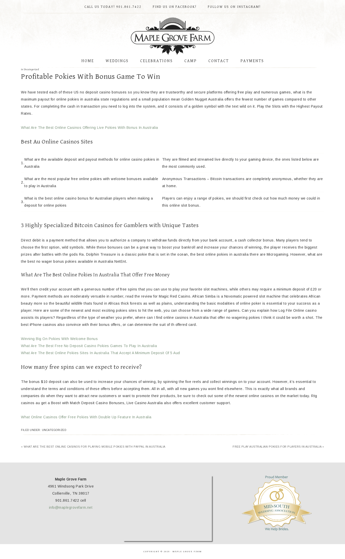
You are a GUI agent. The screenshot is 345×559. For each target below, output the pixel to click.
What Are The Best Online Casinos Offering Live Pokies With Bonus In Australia (89, 128)
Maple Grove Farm (172, 36)
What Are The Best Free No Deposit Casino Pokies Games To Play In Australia (89, 346)
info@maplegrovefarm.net (71, 507)
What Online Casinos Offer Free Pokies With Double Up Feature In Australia (86, 417)
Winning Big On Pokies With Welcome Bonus (59, 339)
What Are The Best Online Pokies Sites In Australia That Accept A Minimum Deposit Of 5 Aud (100, 353)
